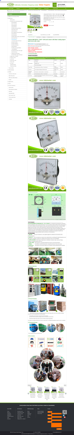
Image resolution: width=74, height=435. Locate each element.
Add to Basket (52, 25)
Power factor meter (13, 60)
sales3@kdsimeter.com (57, 432)
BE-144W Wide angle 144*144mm (17, 54)
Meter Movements (12, 75)
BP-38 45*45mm (14, 33)
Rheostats (10, 91)
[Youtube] (64, 417)
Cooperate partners (10, 416)
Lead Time (29, 414)
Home (8, 411)
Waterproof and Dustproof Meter (14, 16)
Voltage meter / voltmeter (14, 56)
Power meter (12, 61)
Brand (28, 411)
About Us (8, 412)
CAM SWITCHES (11, 93)
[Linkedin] (64, 415)
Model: (29, 34)
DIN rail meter (12, 19)
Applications (29, 413)
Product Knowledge (41, 412)
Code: (54, 34)
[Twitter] (65, 415)
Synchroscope (11, 87)
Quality (28, 412)
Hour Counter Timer (12, 95)
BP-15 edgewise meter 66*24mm (17, 32)
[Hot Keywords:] (66, 9)
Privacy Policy (50, 433)
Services (28, 417)
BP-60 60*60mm (14, 46)
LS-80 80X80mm (14, 49)
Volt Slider (10, 99)
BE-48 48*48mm (14, 22)
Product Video (40, 413)
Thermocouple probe (12, 97)
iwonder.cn (46, 433)
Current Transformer (12, 85)
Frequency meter (13, 57)
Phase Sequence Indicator (13, 89)
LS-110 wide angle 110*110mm (16, 40)
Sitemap (38, 433)
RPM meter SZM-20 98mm (13, 77)
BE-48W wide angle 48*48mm (16, 47)
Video (8, 417)
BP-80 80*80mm (14, 39)
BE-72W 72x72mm (15, 42)
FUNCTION (10, 18)
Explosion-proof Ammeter (16, 53)
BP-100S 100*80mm (15, 43)
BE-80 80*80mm (14, 25)
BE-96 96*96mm (14, 26)
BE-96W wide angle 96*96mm (16, 28)
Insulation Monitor (13, 64)
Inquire (46, 25)
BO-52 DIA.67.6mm (15, 29)
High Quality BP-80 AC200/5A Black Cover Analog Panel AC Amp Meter (54, 396)
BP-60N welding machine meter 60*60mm (18, 36)
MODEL (10, 71)
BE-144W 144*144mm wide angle (17, 50)
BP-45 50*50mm (14, 35)
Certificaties (9, 413)
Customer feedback (41, 411)
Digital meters (11, 81)
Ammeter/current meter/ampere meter (16, 21)
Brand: (42, 34)
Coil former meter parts (12, 73)
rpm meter (11, 63)
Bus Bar (10, 79)
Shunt (10, 83)
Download (8, 418)
